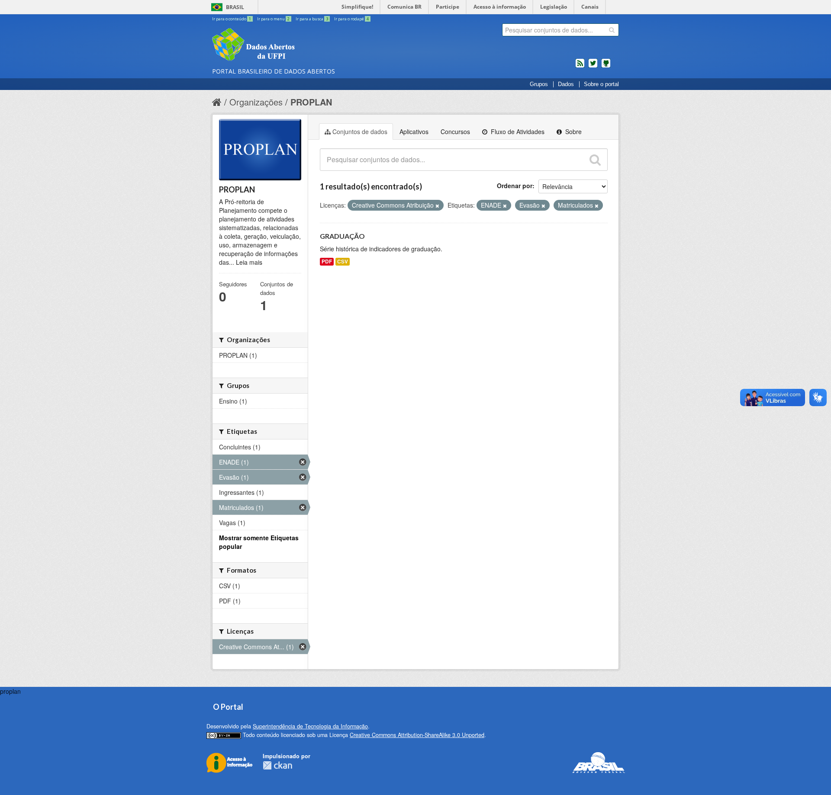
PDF (327, 261)
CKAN (277, 765)
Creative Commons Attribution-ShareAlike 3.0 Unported (417, 735)
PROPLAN (311, 102)
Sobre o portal (601, 84)
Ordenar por (514, 185)
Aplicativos (413, 131)
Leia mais (249, 262)
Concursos (455, 131)
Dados (566, 84)
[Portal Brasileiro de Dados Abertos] (305, 45)
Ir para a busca (312, 19)
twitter (593, 66)
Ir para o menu (273, 19)
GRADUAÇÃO (342, 236)
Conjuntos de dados (359, 131)
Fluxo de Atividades (516, 131)
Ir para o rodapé (351, 19)
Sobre (573, 131)
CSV (342, 261)
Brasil (235, 7)
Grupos (539, 84)
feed (580, 66)
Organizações (256, 102)
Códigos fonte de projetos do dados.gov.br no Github (606, 66)
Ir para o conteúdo (231, 19)
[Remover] (437, 205)
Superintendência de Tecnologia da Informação (310, 726)
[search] (612, 30)
